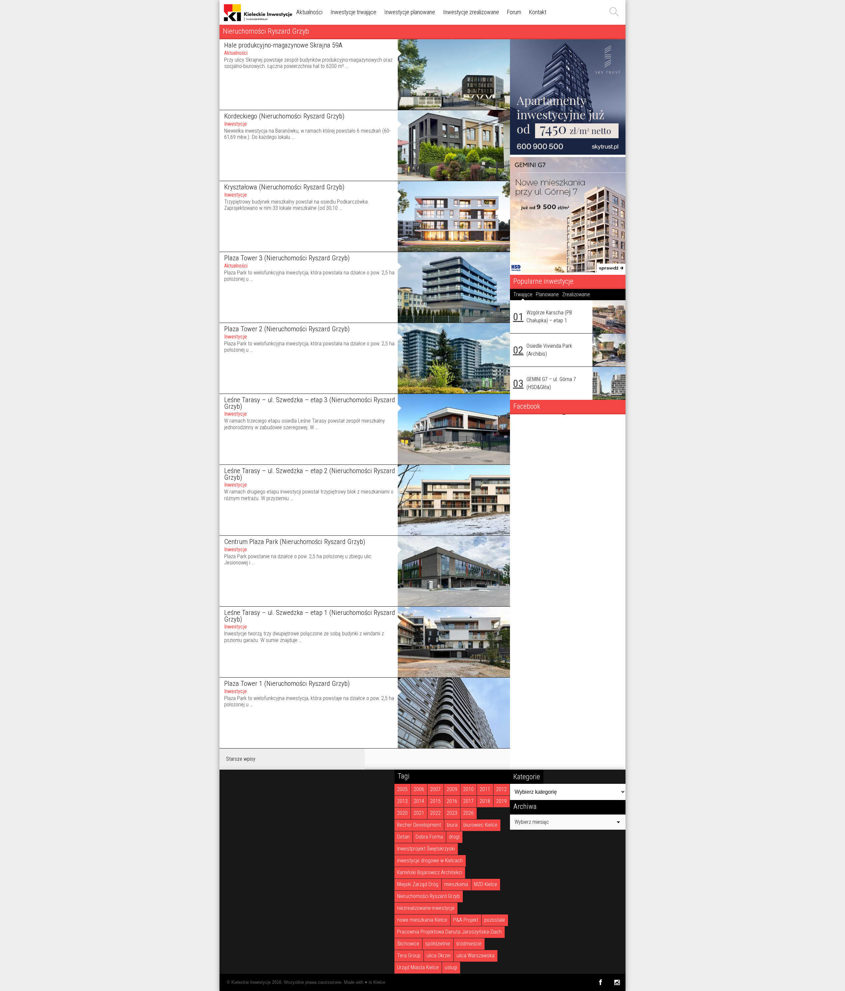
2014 (419, 801)
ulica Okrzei (438, 955)
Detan (403, 837)
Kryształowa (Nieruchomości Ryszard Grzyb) (284, 187)
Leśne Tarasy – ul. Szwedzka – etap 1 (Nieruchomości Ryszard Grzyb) (309, 616)
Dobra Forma (429, 837)
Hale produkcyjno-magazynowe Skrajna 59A (283, 45)
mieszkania (456, 884)
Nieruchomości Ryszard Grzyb (428, 896)
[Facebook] (600, 982)
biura (452, 825)
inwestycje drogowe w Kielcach (430, 860)
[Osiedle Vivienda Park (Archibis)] (608, 350)
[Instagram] (617, 982)
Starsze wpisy (240, 759)
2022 (435, 813)
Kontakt (537, 12)
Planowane (547, 294)
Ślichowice (408, 944)
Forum (514, 12)
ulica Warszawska (475, 955)
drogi (454, 837)
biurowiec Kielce (480, 825)
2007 (435, 789)
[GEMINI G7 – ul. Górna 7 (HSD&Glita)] (608, 383)
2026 (468, 813)
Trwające (522, 294)
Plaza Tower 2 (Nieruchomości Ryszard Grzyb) (287, 329)
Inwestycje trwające (353, 12)
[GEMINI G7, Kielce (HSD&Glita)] (567, 271)
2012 (501, 789)
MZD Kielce (485, 884)
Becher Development (419, 825)
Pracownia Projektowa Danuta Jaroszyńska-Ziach (449, 932)
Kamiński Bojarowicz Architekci (429, 872)
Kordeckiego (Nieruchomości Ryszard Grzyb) (284, 116)
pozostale (494, 920)
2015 (435, 801)
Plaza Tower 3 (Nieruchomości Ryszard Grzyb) (287, 258)
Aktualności (309, 12)
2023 (452, 813)
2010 (468, 789)
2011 (485, 789)
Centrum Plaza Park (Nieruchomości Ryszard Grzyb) (294, 542)
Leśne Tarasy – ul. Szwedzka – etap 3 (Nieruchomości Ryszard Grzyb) (309, 403)
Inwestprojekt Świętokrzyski (426, 849)
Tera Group (409, 955)
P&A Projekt (465, 920)
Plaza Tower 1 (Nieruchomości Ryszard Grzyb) (287, 683)
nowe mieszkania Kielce (422, 920)
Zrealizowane (576, 294)
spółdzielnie (437, 944)
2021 (419, 813)
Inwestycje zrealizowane (471, 12)
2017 (468, 801)
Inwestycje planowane (409, 12)
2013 (402, 801)
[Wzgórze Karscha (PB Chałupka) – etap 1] (608, 316)
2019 (501, 801)
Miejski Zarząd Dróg (417, 884)
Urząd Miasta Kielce (418, 967)
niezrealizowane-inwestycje (426, 908)
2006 (419, 789)
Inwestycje (235, 124)
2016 (452, 801)
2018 (485, 801)
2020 (402, 813)
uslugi (451, 967)
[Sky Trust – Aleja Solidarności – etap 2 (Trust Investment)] (567, 153)
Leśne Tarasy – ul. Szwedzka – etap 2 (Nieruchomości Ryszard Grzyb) (309, 474)
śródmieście (469, 944)
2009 (452, 789)
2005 (402, 789)
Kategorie (526, 776)
